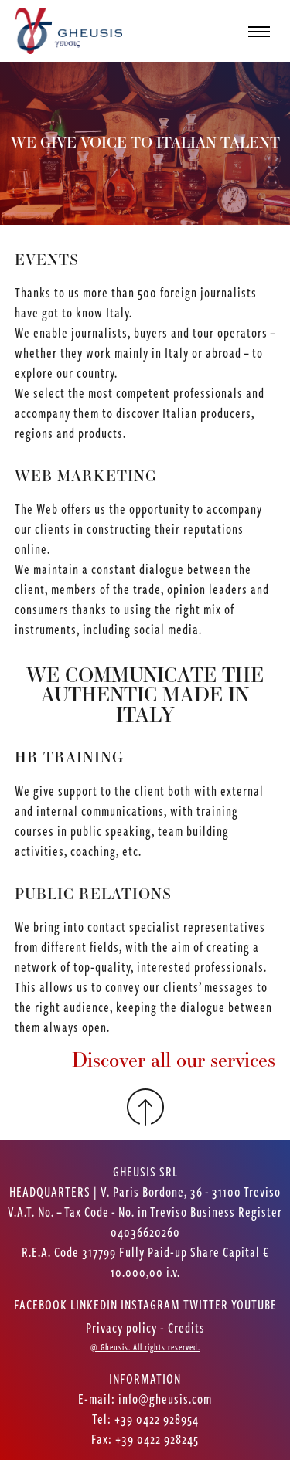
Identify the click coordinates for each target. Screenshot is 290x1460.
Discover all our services (173, 1068)
